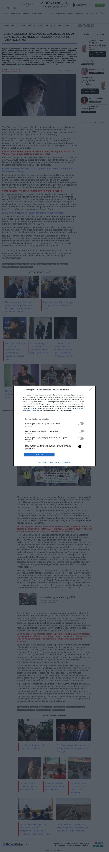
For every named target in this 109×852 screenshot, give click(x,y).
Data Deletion (42, 462)
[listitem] (54, 419)
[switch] (81, 423)
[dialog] (54, 426)
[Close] (91, 390)
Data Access (54, 462)
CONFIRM (39, 454)
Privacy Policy (66, 462)
